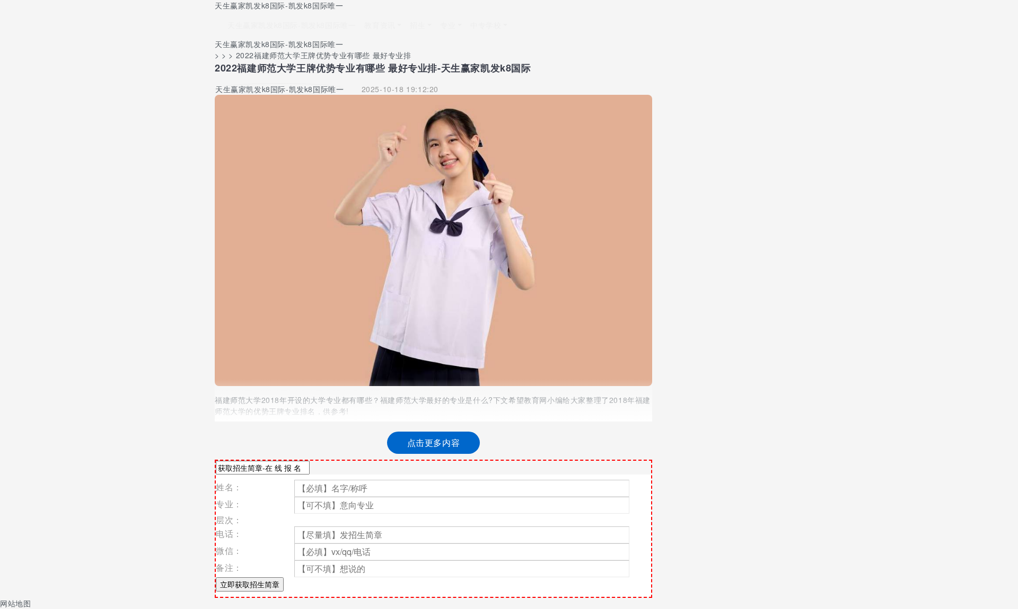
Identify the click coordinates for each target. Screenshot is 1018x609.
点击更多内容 (433, 442)
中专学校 (485, 25)
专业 (447, 25)
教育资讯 (379, 25)
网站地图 (15, 603)
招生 (417, 25)
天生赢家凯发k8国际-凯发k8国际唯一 (279, 5)
